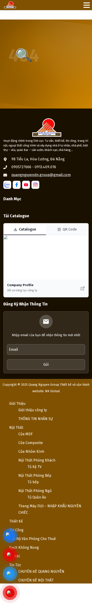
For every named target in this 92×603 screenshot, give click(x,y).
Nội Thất (16, 427)
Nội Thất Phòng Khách (36, 460)
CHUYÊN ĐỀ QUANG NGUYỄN (41, 571)
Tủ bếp (33, 482)
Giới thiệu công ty (32, 410)
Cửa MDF (25, 434)
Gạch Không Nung (24, 547)
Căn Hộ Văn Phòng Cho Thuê (32, 539)
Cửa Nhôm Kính (31, 451)
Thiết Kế (16, 521)
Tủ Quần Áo (36, 497)
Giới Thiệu (17, 403)
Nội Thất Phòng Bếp (34, 475)
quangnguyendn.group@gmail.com (41, 175)
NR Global (52, 391)
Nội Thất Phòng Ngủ (35, 491)
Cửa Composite (30, 443)
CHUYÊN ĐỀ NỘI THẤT (36, 580)
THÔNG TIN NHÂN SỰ (35, 419)
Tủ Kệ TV (34, 467)
